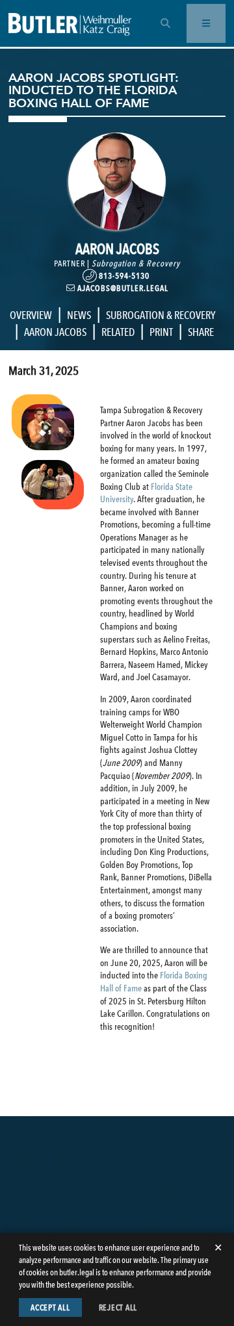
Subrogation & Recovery (136, 263)
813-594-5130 (124, 276)
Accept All (50, 1307)
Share (201, 331)
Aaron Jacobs (55, 331)
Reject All (118, 1307)
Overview (31, 315)
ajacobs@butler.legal (121, 288)
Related (118, 331)
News (79, 315)
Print (161, 331)
